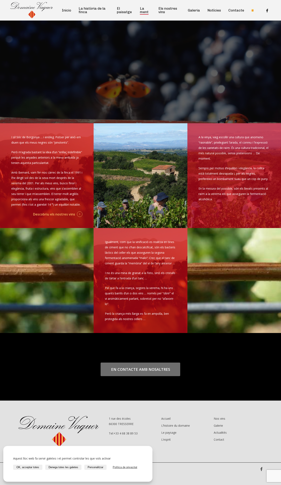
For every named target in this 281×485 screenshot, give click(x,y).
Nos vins (219, 418)
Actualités (220, 432)
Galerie (218, 425)
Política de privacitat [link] (125, 467)
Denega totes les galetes (63, 467)
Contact (219, 439)
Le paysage (168, 432)
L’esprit (166, 439)
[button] (140, 369)
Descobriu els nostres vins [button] (54, 214)
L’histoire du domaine (175, 425)
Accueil (166, 418)
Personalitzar (95, 467)
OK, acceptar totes (27, 467)
